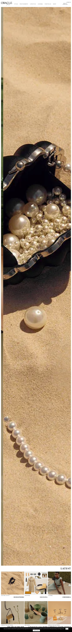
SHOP (20, 324)
